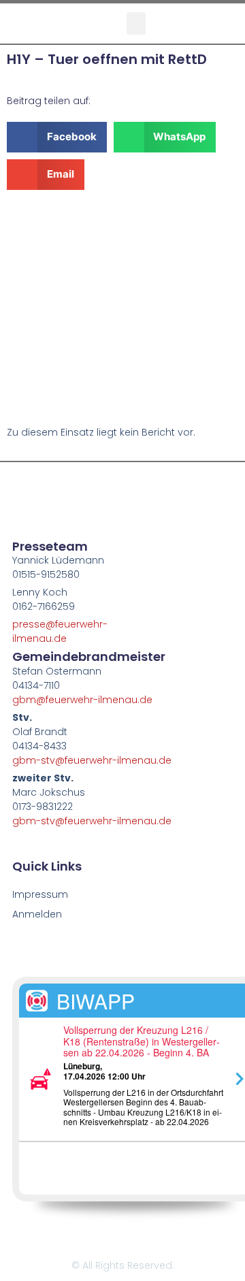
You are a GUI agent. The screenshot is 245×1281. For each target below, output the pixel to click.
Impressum (40, 894)
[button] (136, 23)
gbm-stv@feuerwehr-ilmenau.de (92, 760)
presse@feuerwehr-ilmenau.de (60, 631)
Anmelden (37, 914)
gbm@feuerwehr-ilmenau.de (82, 700)
